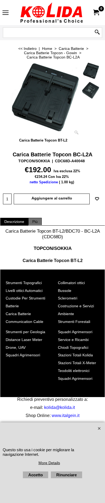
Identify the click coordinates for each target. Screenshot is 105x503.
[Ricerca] (97, 33)
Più (35, 221)
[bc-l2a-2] (90, 90)
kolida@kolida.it (59, 407)
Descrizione (14, 221)
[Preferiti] (97, 199)
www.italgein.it (65, 415)
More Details (49, 463)
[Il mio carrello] (96, 12)
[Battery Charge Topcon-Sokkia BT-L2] (43, 100)
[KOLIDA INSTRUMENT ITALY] (51, 12)
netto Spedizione (44, 182)
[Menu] (5, 13)
